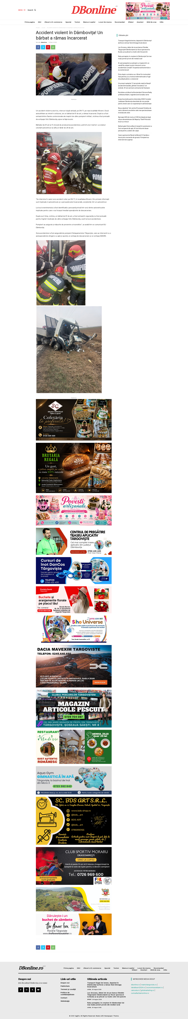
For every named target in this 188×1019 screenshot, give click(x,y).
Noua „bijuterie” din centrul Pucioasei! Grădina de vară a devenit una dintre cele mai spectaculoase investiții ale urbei (135, 110)
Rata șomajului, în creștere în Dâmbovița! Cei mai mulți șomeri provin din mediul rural (134, 57)
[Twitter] (43, 47)
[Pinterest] (48, 47)
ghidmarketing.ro (147, 990)
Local (43, 28)
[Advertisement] (73, 104)
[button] (32, 10)
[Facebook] (38, 47)
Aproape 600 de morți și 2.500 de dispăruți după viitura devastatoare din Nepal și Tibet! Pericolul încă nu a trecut (134, 119)
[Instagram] (26, 989)
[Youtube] (38, 989)
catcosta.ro (135, 990)
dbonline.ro (135, 985)
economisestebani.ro (155, 987)
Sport (89, 999)
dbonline (44, 42)
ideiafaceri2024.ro (138, 987)
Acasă (38, 28)
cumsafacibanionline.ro (140, 993)
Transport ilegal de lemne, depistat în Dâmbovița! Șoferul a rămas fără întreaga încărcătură (135, 42)
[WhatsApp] (53, 47)
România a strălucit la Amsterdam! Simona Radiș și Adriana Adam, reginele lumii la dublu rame (135, 94)
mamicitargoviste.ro (149, 985)
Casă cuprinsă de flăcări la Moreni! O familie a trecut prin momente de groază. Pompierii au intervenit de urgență (133, 137)
